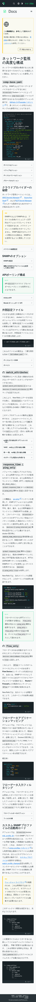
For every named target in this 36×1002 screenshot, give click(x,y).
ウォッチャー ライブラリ (14, 882)
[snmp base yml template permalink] (24, 81)
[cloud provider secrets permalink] (9, 190)
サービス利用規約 (19, 995)
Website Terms (21, 996)
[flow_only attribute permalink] (21, 645)
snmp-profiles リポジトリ (19, 848)
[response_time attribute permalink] (18, 467)
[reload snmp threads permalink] (28, 827)
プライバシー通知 (15, 996)
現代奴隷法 (26, 997)
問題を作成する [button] (26, 49)
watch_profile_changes (11, 863)
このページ (7, 43)
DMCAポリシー (25, 995)
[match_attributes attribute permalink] (30, 372)
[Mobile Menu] (31, 11)
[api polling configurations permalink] (26, 274)
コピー (29, 159)
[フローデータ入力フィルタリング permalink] (14, 787)
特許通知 (26, 996)
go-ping (16, 499)
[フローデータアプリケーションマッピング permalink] (25, 720)
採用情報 (12, 995)
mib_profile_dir (8, 835)
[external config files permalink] (25, 309)
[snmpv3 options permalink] (28, 255)
